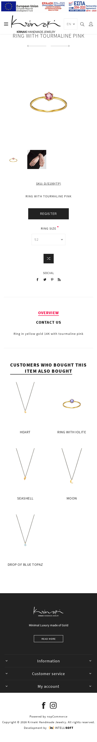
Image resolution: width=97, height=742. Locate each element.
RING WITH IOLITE (71, 432)
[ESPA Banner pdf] (48, 12)
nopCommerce (57, 716)
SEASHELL (25, 498)
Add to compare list (49, 258)
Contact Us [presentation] (48, 322)
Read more (49, 638)
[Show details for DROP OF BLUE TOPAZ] (25, 536)
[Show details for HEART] (25, 403)
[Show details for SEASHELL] (25, 469)
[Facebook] (43, 705)
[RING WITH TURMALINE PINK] (36, 46)
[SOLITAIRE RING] (60, 46)
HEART (25, 432)
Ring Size (48, 228)
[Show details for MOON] (71, 469)
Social (48, 273)
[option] (13, 159)
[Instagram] (53, 705)
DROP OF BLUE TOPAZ (25, 564)
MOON (72, 498)
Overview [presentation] (48, 312)
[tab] (48, 313)
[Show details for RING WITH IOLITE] (71, 403)
